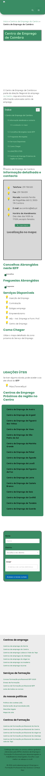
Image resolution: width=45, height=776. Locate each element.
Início (5, 21)
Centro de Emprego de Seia (20, 492)
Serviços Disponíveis (17, 142)
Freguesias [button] (10, 286)
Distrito (8, 548)
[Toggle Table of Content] (36, 110)
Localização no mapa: (20, 125)
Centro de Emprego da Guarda (21, 509)
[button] (32, 10)
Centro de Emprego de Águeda (21, 457)
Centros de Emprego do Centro (24, 21)
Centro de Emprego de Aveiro (21, 409)
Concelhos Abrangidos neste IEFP (22, 132)
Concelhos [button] (10, 274)
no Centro (7, 96)
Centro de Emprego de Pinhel (20, 452)
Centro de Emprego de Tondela (21, 503)
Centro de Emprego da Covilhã (21, 497)
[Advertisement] (22, 65)
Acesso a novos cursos (17, 577)
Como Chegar (15, 146)
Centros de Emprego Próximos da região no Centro (22, 157)
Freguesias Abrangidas (18, 137)
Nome (8, 536)
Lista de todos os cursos (13, 689)
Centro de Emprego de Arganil (21, 415)
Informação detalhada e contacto (22, 120)
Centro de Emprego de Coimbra (19, 115)
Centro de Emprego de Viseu (20, 429)
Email (9, 562)
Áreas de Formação (11, 683)
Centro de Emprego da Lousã (20, 463)
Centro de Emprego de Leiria (20, 477)
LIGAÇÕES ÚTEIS (16, 151)
